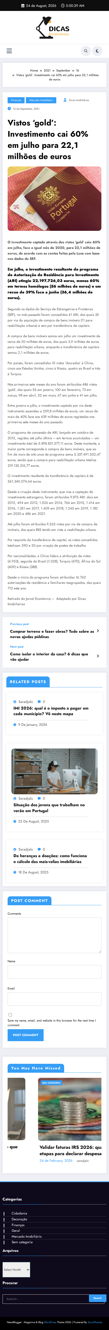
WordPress (50, 1322)
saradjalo (26, 701)
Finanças (16, 100)
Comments (14, 913)
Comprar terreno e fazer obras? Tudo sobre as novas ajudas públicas (52, 634)
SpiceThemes (95, 1322)
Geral (16, 1230)
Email (11, 988)
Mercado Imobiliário (41, 100)
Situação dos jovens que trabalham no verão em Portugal (49, 807)
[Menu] (9, 51)
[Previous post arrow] (98, 631)
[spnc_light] (97, 51)
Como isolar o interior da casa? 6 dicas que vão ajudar (49, 657)
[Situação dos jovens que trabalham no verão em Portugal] (54, 771)
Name (11, 961)
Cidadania (19, 1213)
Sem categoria (22, 1082)
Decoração (19, 1219)
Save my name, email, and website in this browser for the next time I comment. (52, 1022)
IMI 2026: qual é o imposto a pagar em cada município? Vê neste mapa (50, 711)
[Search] (86, 51)
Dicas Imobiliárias (79, 100)
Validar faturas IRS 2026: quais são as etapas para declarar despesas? (50, 1150)
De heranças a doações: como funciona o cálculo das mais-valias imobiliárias (50, 858)
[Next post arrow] (98, 656)
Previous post (19, 624)
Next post (17, 646)
